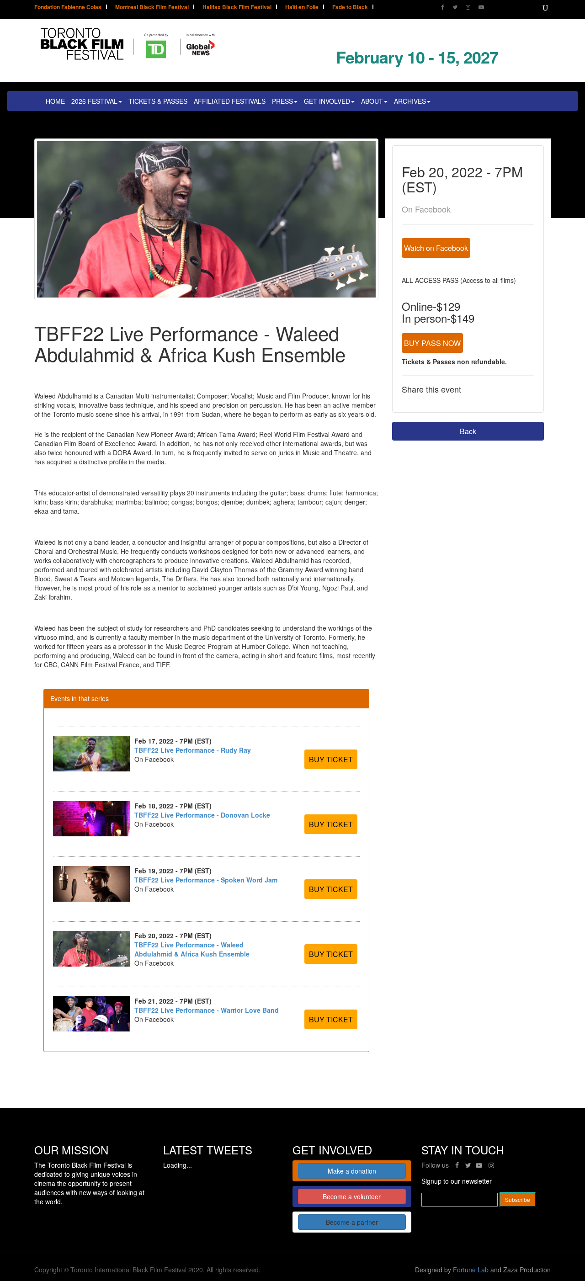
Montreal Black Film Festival (152, 7)
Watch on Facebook (436, 248)
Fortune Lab (471, 1269)
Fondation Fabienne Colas (67, 7)
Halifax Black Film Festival (236, 7)
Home (55, 101)
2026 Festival (94, 101)
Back (468, 431)
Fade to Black (350, 7)
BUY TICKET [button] (331, 759)
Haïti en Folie (302, 7)
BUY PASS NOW (432, 343)
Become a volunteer (352, 1196)
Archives (410, 101)
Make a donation (352, 1170)
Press (282, 101)
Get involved (327, 101)
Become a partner (352, 1222)
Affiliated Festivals (230, 101)
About (372, 101)
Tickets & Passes (157, 101)
